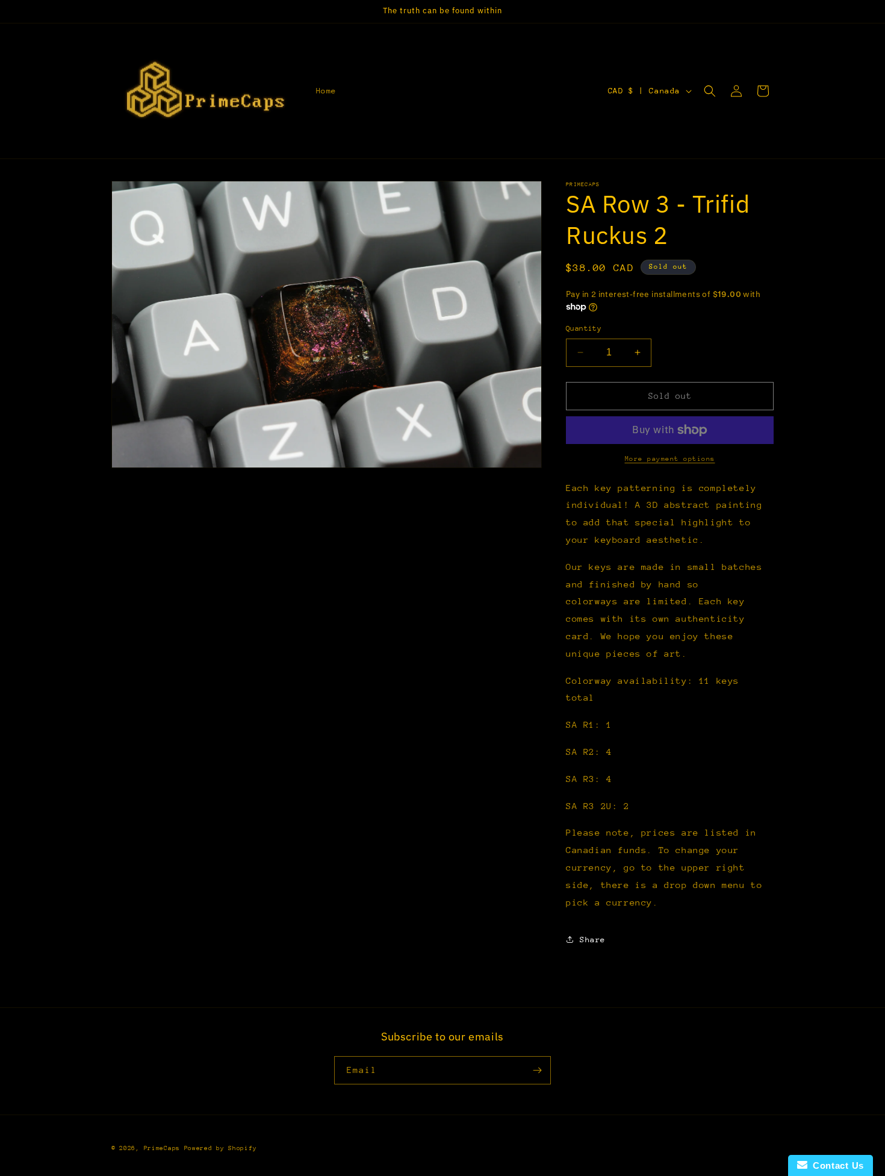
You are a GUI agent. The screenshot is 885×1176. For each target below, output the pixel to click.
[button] (710, 91)
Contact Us (835, 1165)
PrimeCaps (164, 1148)
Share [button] (593, 939)
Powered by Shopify (220, 1148)
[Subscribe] (537, 1070)
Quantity (583, 328)
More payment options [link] (670, 459)
